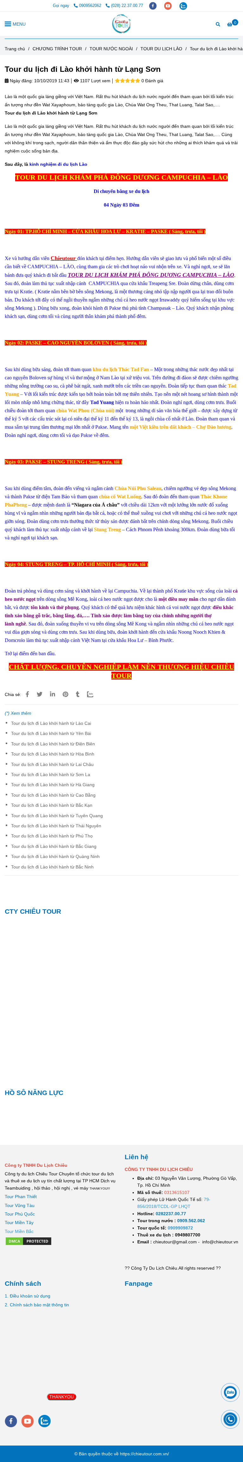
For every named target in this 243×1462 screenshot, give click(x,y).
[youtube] (168, 5)
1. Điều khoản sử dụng (27, 1295)
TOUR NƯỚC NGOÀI (111, 48)
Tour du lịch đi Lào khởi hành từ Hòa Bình (52, 753)
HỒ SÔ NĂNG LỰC (34, 1092)
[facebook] (153, 5)
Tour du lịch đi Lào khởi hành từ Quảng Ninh (55, 856)
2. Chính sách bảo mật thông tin (37, 1304)
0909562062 (91, 5)
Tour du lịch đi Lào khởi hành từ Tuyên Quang (57, 815)
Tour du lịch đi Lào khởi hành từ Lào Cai (51, 723)
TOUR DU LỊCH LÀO (161, 48)
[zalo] (183, 5)
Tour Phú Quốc (20, 1213)
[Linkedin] (52, 694)
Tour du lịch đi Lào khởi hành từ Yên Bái (51, 733)
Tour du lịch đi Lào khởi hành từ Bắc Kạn (51, 805)
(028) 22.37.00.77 (127, 5)
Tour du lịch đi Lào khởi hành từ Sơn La (50, 774)
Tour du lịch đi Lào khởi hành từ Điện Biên (53, 743)
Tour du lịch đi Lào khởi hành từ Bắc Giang (54, 846)
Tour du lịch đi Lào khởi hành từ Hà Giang (53, 784)
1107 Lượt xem (94, 80)
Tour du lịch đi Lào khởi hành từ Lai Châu (52, 764)
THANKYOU (61, 1396)
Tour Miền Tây (19, 1222)
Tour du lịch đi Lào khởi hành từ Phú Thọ (52, 835)
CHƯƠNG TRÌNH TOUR (57, 48)
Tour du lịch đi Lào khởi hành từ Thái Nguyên (56, 825)
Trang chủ (15, 48)
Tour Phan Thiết (21, 1196)
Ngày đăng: (21, 80)
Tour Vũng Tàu (19, 1205)
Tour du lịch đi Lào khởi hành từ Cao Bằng (53, 795)
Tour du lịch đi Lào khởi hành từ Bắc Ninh (52, 866)
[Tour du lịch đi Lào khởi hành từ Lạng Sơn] (122, 23)
